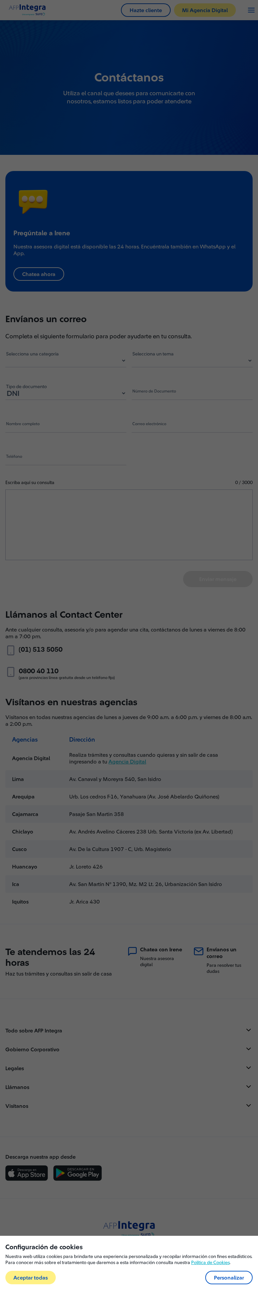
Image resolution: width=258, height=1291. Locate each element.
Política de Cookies (210, 1262)
